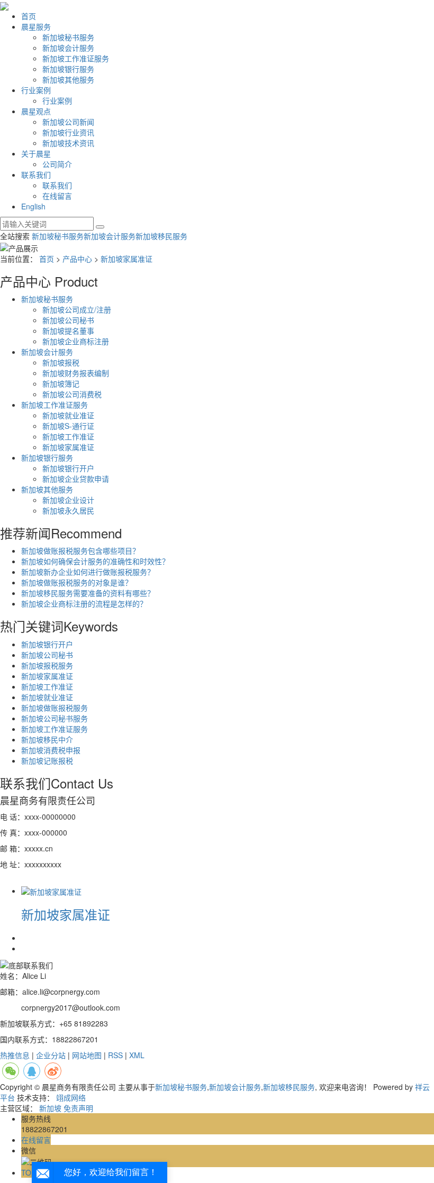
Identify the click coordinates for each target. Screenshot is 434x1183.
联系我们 (36, 174)
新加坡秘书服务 (68, 37)
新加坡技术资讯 (68, 142)
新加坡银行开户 (68, 468)
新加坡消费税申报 (50, 750)
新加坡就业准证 (68, 415)
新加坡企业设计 (68, 499)
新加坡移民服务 (161, 236)
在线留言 (57, 195)
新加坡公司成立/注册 (76, 309)
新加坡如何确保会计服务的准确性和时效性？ (95, 561)
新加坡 (50, 1108)
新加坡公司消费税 (72, 394)
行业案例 (36, 90)
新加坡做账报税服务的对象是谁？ (76, 582)
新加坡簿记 (60, 383)
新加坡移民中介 (47, 739)
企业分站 (51, 1055)
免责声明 (78, 1108)
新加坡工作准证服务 (75, 58)
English (33, 206)
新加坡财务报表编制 (75, 373)
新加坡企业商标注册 (75, 341)
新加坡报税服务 (47, 665)
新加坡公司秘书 (68, 320)
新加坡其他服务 (68, 79)
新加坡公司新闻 (68, 121)
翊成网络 (71, 1097)
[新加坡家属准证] (51, 890)
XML (136, 1055)
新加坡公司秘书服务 (54, 718)
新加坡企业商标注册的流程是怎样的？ (84, 603)
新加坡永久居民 (68, 510)
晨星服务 (36, 26)
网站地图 (87, 1055)
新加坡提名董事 (68, 330)
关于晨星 (36, 153)
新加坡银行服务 (68, 68)
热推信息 (15, 1055)
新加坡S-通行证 (68, 425)
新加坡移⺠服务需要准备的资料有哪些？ (88, 593)
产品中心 (77, 258)
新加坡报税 (60, 362)
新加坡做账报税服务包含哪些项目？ (80, 550)
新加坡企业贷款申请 (75, 478)
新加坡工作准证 (68, 436)
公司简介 (57, 164)
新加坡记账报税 (47, 760)
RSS (115, 1055)
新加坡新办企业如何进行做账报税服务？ (88, 571)
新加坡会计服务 (68, 47)
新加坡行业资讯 (68, 132)
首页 (28, 16)
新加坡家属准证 (126, 258)
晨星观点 (36, 111)
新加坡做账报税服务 (54, 707)
